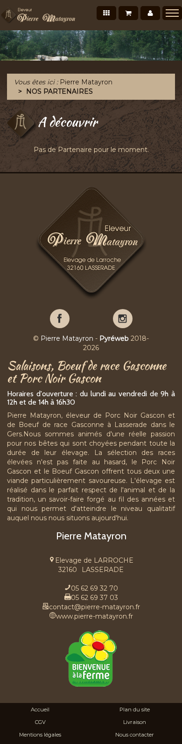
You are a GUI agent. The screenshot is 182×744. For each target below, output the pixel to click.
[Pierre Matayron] (38, 15)
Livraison (134, 722)
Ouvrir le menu (172, 13)
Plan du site (134, 709)
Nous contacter (134, 734)
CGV (40, 722)
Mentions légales (40, 734)
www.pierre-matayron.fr (94, 616)
